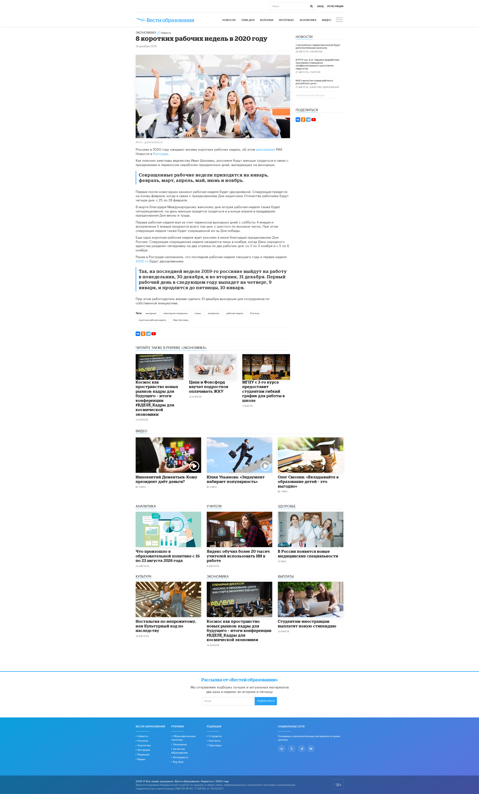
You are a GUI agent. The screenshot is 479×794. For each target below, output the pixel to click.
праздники (213, 313)
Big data (178, 761)
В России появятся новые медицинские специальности (308, 553)
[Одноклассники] (143, 333)
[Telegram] (148, 333)
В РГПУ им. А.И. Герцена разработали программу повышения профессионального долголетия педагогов (317, 63)
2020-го (142, 260)
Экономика (146, 32)
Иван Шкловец (180, 319)
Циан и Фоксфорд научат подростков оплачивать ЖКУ (208, 386)
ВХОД (320, 6)
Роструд (254, 313)
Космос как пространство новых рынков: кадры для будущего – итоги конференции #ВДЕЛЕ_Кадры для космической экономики (157, 398)
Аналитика (308, 20)
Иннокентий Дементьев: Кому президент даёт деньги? (166, 479)
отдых (198, 313)
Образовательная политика (183, 738)
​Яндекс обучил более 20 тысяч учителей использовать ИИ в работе (238, 556)
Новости (229, 20)
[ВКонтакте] (138, 333)
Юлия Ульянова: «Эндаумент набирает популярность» (236, 479)
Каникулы (316, 51)
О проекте (215, 736)
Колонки (266, 20)
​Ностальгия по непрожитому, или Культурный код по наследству (166, 626)
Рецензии (143, 754)
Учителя (315, 72)
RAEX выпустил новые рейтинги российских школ (314, 81)
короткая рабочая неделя (152, 319)
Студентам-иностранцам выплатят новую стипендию (307, 623)
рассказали (265, 148)
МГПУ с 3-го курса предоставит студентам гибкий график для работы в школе (263, 391)
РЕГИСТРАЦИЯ (335, 6)
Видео (326, 20)
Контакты (215, 740)
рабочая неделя (234, 313)
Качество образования (324, 87)
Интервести (180, 757)
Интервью (286, 20)
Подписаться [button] (265, 701)
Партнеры (215, 745)
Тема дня (247, 20)
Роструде (160, 153)
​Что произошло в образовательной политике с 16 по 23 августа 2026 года (168, 556)
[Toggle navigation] (339, 20)
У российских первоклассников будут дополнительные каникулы (318, 46)
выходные (151, 313)
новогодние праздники (175, 313)
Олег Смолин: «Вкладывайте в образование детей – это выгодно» (308, 481)
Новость (166, 32)
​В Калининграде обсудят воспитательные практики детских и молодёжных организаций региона (317, 98)
